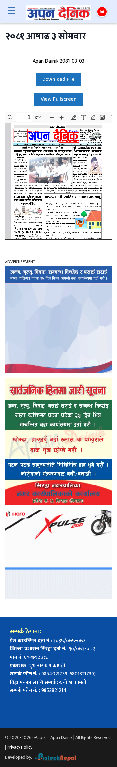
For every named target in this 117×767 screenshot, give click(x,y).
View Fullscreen (59, 99)
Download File (58, 79)
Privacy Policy (19, 747)
